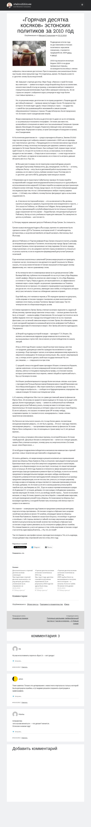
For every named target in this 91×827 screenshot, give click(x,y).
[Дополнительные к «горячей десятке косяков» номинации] (23, 580)
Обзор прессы (33, 604)
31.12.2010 (62, 35)
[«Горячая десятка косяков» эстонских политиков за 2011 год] (46, 580)
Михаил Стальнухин (47, 35)
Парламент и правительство (51, 604)
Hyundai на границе (20, 618)
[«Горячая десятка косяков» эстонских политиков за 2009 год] (68, 580)
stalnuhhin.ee (22, 4)
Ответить (24, 667)
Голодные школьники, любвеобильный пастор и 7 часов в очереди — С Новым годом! (63, 621)
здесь (69, 53)
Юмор (66, 604)
